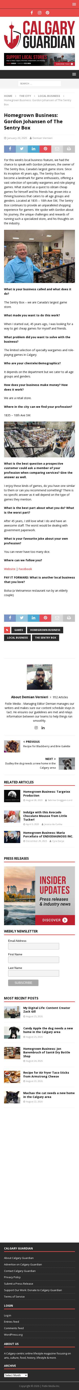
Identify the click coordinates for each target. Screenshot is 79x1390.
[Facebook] (31, 13)
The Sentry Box (45, 637)
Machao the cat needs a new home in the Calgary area (49, 1095)
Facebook (25, 569)
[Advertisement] (34, 1172)
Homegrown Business (45, 630)
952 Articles (60, 697)
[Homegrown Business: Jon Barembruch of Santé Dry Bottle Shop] (12, 1053)
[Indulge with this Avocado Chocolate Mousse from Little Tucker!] (12, 816)
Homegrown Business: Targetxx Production (46, 793)
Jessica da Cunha (53, 824)
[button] (73, 4)
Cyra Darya (58, 840)
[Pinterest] (47, 13)
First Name (15, 954)
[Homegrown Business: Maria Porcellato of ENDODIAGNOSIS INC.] (12, 837)
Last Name (15, 967)
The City (25, 96)
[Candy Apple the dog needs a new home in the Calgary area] (12, 1033)
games (18, 630)
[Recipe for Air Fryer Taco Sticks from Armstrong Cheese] (12, 1077)
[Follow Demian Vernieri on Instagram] (36, 728)
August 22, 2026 (34, 1101)
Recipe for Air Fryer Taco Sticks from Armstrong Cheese (46, 1074)
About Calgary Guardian (19, 1258)
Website (9, 569)
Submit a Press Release (18, 1283)
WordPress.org (13, 1334)
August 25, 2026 (34, 1016)
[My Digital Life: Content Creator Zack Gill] (12, 1012)
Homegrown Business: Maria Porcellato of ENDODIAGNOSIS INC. (48, 834)
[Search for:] (39, 83)
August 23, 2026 (34, 1081)
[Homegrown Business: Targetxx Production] (12, 796)
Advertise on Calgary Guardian (23, 1264)
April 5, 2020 (32, 824)
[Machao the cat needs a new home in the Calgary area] (12, 1097)
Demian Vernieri (42, 138)
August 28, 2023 (34, 800)
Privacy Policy (12, 1277)
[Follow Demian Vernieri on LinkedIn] (41, 728)
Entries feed (11, 1321)
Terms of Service (14, 1296)
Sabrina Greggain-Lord (60, 800)
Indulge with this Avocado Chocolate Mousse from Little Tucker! (45, 815)
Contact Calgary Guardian (20, 1271)
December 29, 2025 (36, 840)
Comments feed (14, 1328)
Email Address (17, 940)
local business (17, 637)
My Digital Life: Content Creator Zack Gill (46, 1009)
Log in (7, 1315)
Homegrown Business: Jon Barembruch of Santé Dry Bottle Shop (46, 1052)
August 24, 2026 (34, 1060)
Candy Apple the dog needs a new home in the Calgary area (48, 1030)
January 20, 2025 (17, 138)
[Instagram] (39, 13)
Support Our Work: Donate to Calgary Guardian (33, 1290)
